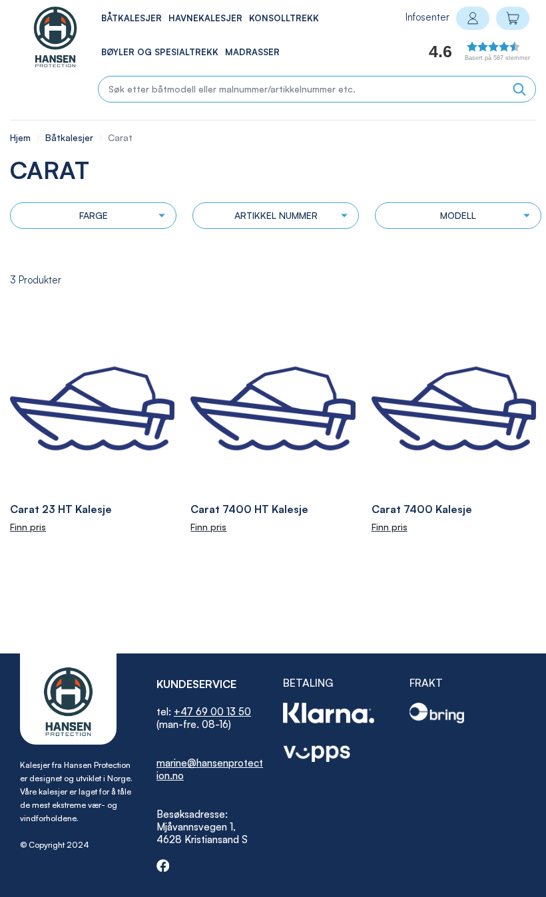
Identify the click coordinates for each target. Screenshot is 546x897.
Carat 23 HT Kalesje (61, 509)
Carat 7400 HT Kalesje (249, 509)
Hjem (21, 137)
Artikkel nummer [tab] (276, 215)
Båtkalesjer (70, 137)
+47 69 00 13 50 (212, 711)
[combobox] (317, 89)
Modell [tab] (458, 215)
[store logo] (41, 37)
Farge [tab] (93, 215)
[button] (464, 55)
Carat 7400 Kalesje (422, 509)
